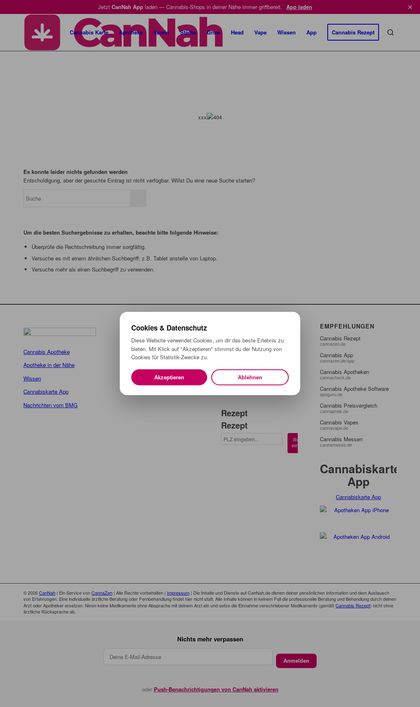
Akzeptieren (169, 377)
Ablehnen (250, 377)
